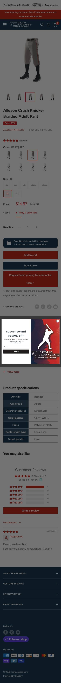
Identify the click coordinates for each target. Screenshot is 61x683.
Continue (16, 351)
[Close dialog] (57, 321)
